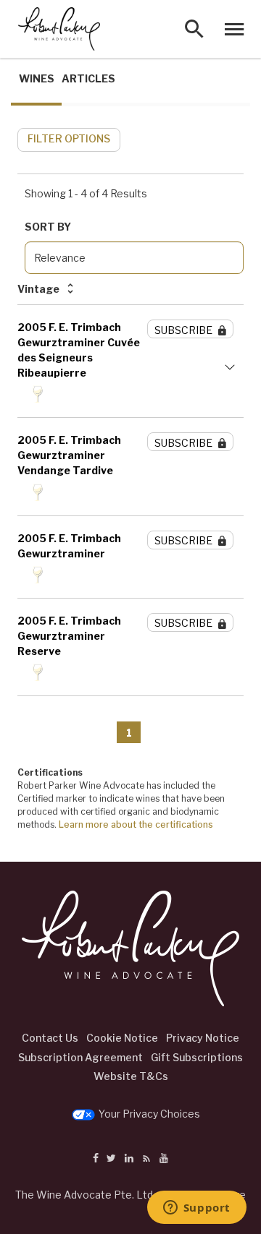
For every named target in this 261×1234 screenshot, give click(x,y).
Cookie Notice (122, 1038)
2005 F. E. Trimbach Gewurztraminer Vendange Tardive (69, 455)
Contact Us (50, 1038)
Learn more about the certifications (136, 824)
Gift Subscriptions (197, 1057)
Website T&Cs (131, 1076)
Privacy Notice (202, 1038)
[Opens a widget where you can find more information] (196, 1209)
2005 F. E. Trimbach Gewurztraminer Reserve (69, 635)
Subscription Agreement (80, 1057)
